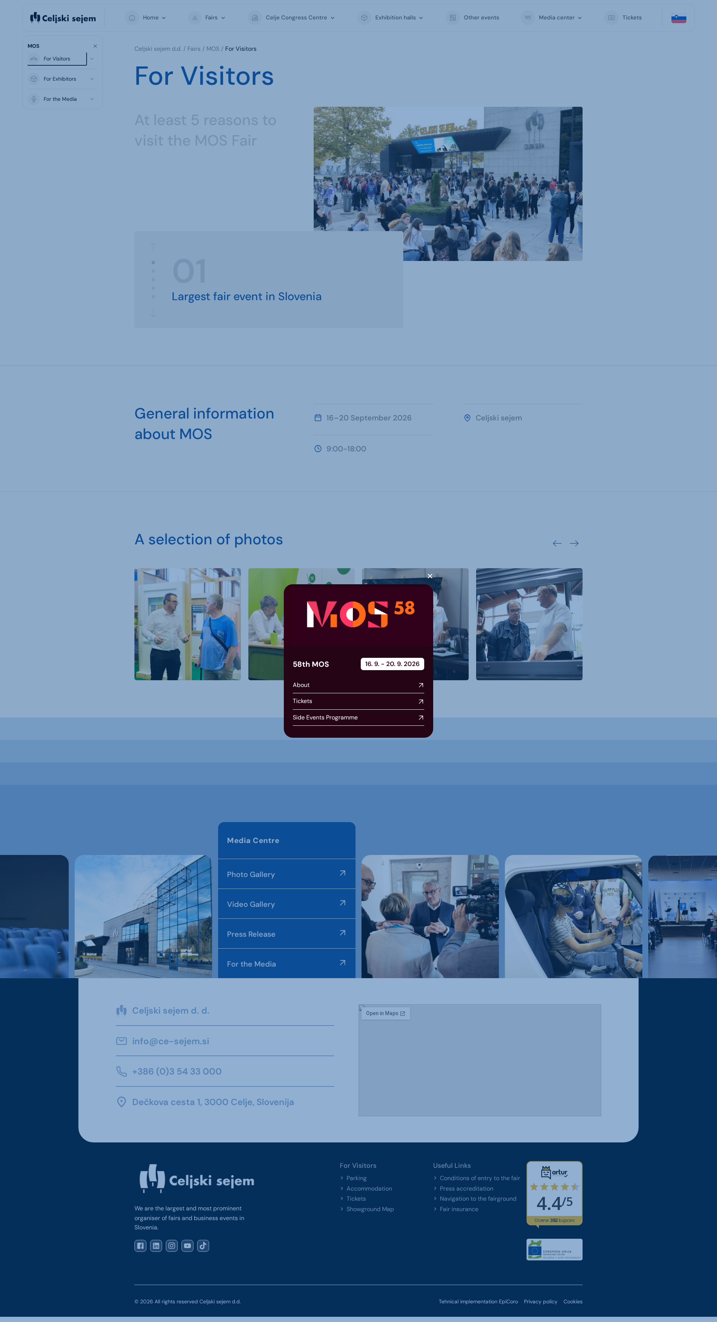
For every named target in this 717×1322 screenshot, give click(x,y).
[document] (358, 661)
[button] (430, 576)
